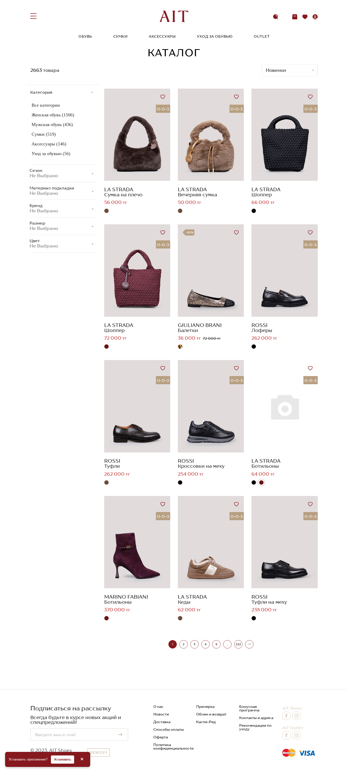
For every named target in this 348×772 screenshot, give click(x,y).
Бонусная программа (249, 708)
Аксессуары (162, 36)
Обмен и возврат (211, 714)
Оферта (160, 737)
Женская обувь (53, 114)
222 (238, 644)
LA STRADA (118, 189)
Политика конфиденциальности (173, 746)
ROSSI (259, 325)
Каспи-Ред (206, 722)
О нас (158, 706)
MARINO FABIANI (126, 597)
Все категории (46, 105)
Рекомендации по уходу (255, 727)
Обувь (85, 36)
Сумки (120, 36)
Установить (62, 759)
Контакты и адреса (256, 717)
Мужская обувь (52, 124)
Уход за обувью (214, 36)
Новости (161, 714)
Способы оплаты (168, 729)
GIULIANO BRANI (200, 325)
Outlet (262, 36)
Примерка (205, 706)
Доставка (161, 722)
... (227, 644)
